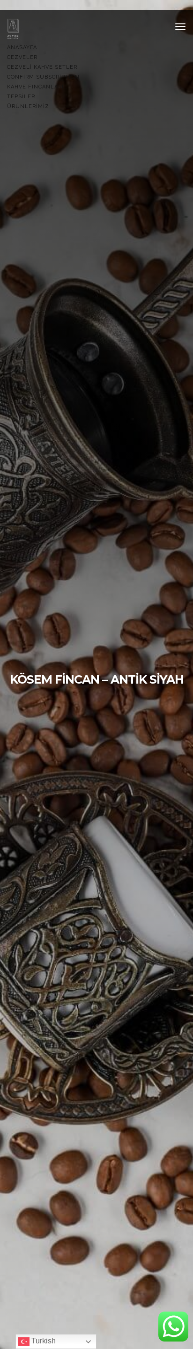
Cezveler (22, 57)
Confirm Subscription (43, 77)
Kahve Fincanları (35, 87)
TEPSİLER (21, 97)
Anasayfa (22, 47)
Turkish (43, 1341)
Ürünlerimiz (28, 106)
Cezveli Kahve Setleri (43, 67)
